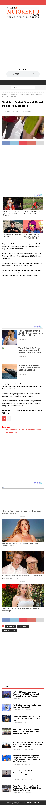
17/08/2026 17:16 (18, 698)
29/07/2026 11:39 (18, 764)
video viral (23, 626)
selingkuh (11, 626)
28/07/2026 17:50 (18, 779)
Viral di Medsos (10, 630)
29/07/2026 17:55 (18, 723)
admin (18, 111)
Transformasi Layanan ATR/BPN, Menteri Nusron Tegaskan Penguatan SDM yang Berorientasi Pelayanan (28, 744)
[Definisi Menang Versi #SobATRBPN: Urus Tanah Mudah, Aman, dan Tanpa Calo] (6, 718)
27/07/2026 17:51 (18, 792)
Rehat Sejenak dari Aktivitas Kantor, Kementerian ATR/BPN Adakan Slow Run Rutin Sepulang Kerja (27, 731)
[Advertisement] (23, 43)
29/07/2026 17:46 (18, 749)
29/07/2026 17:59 (18, 709)
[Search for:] (23, 87)
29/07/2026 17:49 (18, 736)
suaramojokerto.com (33, 803)
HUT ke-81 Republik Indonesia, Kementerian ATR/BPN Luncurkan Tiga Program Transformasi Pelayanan (27, 694)
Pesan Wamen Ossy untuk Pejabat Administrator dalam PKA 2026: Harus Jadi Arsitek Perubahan (27, 788)
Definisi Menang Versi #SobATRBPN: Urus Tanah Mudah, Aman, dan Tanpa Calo (26, 718)
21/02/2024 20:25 (8, 111)
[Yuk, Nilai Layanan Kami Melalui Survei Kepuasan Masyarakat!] (6, 707)
